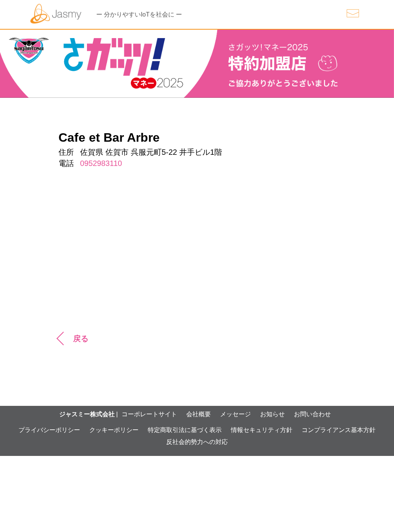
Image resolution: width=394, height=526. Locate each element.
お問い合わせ (312, 414)
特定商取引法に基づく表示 (185, 430)
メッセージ (235, 414)
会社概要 (198, 414)
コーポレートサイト (149, 414)
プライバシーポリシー (49, 430)
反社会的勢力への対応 (197, 442)
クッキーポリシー (114, 430)
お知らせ (272, 414)
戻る (80, 338)
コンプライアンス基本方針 (339, 430)
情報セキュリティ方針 (261, 430)
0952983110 (101, 163)
